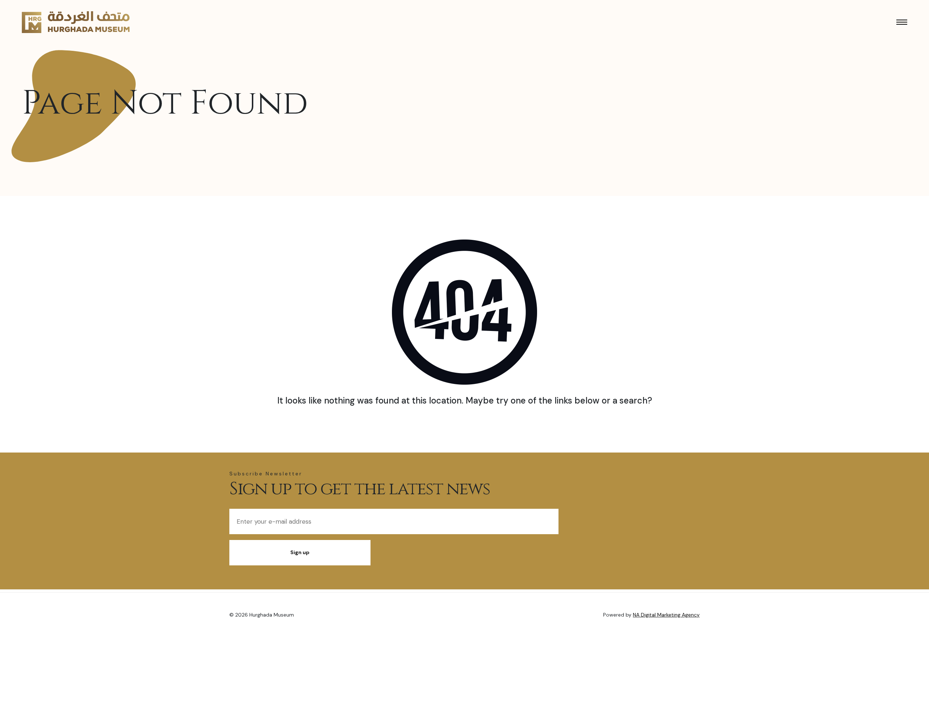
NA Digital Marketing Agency (666, 614)
